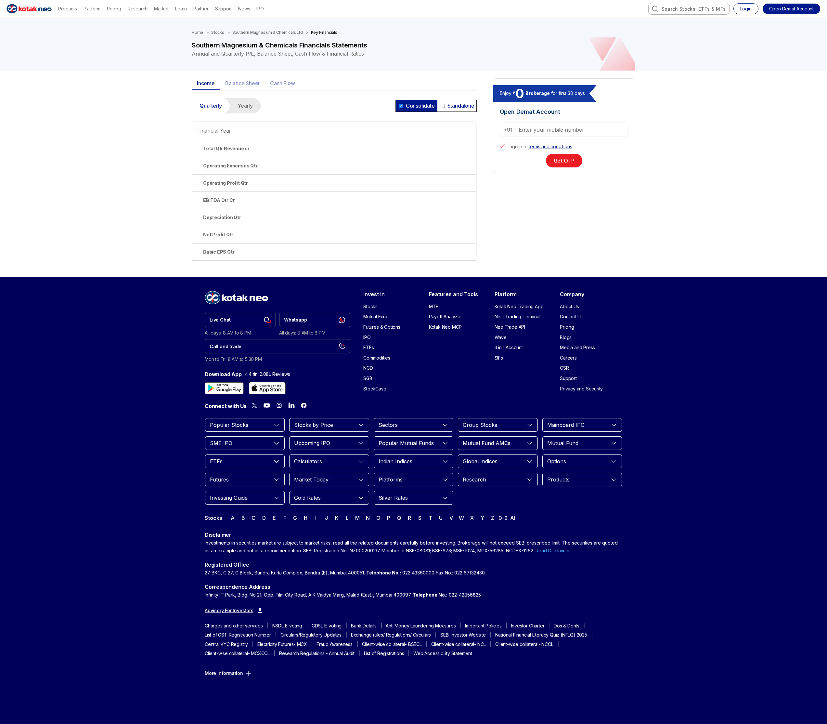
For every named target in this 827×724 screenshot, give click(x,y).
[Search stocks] (655, 9)
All (513, 518)
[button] (791, 8)
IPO (260, 8)
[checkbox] (502, 146)
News (244, 8)
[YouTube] (267, 405)
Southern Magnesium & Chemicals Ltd (267, 32)
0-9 (502, 518)
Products (67, 8)
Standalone (460, 105)
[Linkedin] (291, 405)
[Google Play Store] (224, 388)
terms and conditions (550, 146)
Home (197, 32)
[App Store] (267, 388)
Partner (201, 8)
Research (138, 8)
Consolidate (420, 105)
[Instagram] (279, 405)
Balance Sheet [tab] (242, 83)
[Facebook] (304, 405)
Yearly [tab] (245, 105)
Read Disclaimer (553, 550)
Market (161, 8)
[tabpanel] (334, 183)
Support (223, 8)
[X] (254, 405)
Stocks (217, 32)
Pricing (114, 8)
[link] (240, 320)
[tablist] (334, 83)
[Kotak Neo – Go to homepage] (29, 9)
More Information (224, 673)
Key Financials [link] (324, 32)
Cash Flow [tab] (282, 83)
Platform (92, 8)
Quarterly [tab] (211, 105)
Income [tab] (206, 83)
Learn (181, 8)
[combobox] (689, 9)
